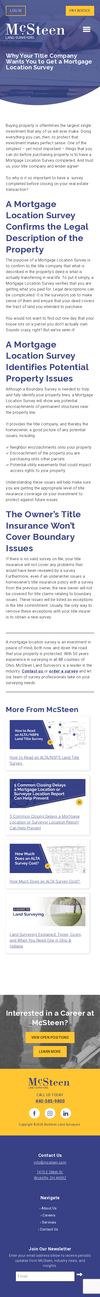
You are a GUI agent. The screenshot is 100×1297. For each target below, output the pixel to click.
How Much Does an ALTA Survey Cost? (45, 881)
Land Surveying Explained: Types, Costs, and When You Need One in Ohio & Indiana (46, 940)
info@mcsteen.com (50, 1162)
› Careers (48, 1215)
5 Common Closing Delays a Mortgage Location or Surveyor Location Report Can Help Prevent (45, 822)
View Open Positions (50, 1037)
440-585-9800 (50, 1100)
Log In (15, 11)
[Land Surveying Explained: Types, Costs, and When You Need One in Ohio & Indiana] (47, 913)
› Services (48, 1222)
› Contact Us (48, 1229)
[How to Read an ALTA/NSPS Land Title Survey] (47, 736)
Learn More (50, 1052)
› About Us (48, 1208)
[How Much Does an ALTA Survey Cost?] (47, 860)
